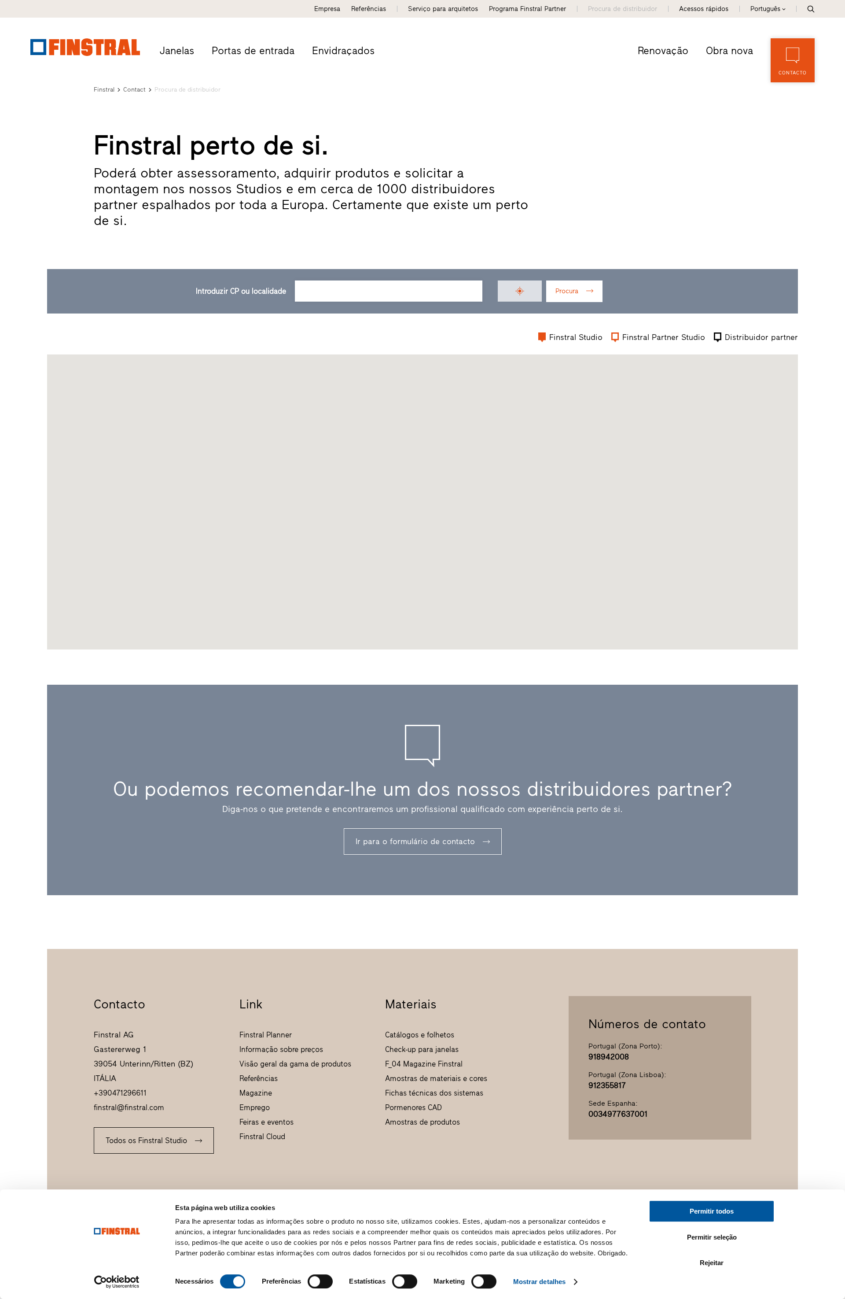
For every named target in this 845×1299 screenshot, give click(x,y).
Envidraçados (343, 50)
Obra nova (729, 50)
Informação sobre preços (281, 1049)
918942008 (608, 1057)
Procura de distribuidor (622, 9)
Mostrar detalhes (539, 1281)
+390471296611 (120, 1093)
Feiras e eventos (266, 1122)
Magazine (255, 1093)
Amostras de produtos (422, 1122)
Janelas (177, 50)
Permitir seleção (712, 1237)
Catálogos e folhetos (419, 1034)
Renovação (663, 50)
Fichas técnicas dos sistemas (434, 1093)
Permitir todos (712, 1211)
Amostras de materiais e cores (436, 1078)
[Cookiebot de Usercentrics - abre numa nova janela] (116, 1281)
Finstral (104, 89)
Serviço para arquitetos (443, 9)
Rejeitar (712, 1262)
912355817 (607, 1085)
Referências (368, 9)
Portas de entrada (253, 50)
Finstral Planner (265, 1034)
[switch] (320, 1281)
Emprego (254, 1107)
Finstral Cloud (262, 1136)
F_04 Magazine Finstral (424, 1063)
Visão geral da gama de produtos (295, 1063)
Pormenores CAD (413, 1107)
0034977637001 (617, 1114)
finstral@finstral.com (129, 1107)
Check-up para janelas (422, 1049)
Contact (134, 89)
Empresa (327, 9)
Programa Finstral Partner (527, 9)
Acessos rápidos (703, 9)
